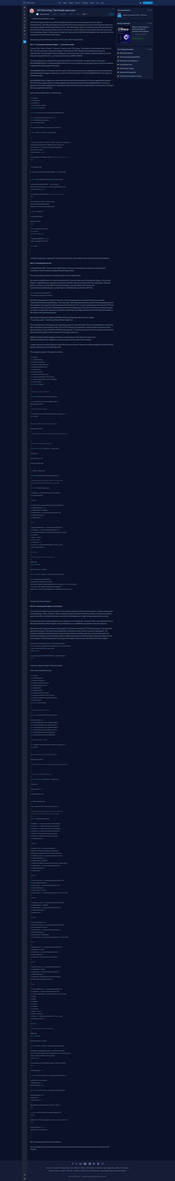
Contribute (148, 3)
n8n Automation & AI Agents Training (130, 76)
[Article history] (54, 14)
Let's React (76, 1170)
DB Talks (69, 1170)
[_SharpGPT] (25, 37)
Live (97, 3)
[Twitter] (76, 1163)
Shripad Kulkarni (44, 14)
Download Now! (137, 38)
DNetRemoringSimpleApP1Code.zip (43, 18)
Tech (59, 3)
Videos (71, 3)
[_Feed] (25, 11)
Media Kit (77, 1168)
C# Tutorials (90, 1168)
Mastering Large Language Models (130, 57)
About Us (49, 1168)
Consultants (98, 1168)
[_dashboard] (25, 14)
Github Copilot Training (127, 68)
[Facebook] (72, 1163)
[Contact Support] (102, 1163)
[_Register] (25, 1175)
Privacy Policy (64, 1168)
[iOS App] (98, 1163)
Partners (83, 1168)
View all (149, 10)
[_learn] (25, 21)
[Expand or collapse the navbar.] (25, 7)
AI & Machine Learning (126, 53)
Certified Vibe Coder (126, 64)
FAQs (117, 1168)
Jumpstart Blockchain (106, 1170)
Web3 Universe (85, 1170)
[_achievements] (25, 24)
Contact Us (56, 1168)
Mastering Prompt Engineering (129, 61)
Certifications (124, 1168)
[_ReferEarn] (25, 31)
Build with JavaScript (120, 1170)
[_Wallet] (25, 17)
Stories (57, 1170)
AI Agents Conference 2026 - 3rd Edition (135, 15)
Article (111, 14)
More (102, 3)
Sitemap (51, 1170)
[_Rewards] (25, 34)
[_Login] (25, 1178)
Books (92, 3)
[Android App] (94, 1163)
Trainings (85, 3)
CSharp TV (63, 1170)
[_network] (25, 27)
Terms (71, 1168)
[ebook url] (123, 43)
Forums (77, 3)
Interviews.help (94, 1170)
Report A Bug (111, 1168)
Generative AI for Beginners (128, 72)
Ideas (105, 1168)
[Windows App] (90, 1163)
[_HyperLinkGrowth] (24, 41)
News (65, 3)
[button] (77, 14)
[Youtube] (85, 1163)
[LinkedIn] (80, 1163)
